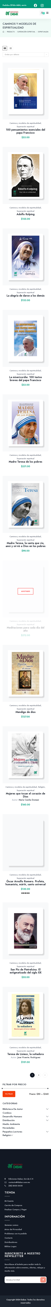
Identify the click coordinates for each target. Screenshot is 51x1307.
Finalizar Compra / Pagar (16, 1209)
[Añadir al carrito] (35, 94)
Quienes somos (11, 1225)
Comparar (28, 94)
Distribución (9, 1120)
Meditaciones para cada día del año (25, 629)
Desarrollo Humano (12, 1116)
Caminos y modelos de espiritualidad (25, 123)
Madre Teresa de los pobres (25, 461)
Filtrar (9, 1094)
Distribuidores (11, 1242)
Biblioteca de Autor (13, 1109)
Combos (7, 1113)
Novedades (8, 1128)
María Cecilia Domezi (29, 799)
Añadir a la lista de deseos (22, 94)
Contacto (9, 1238)
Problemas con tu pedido (16, 1233)
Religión (41, 787)
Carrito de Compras (13, 1205)
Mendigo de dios (26, 712)
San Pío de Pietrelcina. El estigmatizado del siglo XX (25, 971)
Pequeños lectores (12, 1131)
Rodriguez (35, 1057)
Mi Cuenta (9, 1201)
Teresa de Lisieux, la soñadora (25, 1054)
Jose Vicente (23, 1057)
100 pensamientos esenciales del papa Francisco (25, 131)
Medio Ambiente (11, 1124)
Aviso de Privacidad (13, 1229)
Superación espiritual (25, 126)
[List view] (10, 48)
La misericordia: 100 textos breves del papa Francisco (25, 379)
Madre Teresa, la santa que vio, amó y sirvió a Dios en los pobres (26, 545)
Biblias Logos (10, 1246)
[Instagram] (42, 5)
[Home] (3, 32)
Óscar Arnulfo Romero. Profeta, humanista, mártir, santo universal (25, 883)
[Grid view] (5, 48)
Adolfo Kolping (26, 214)
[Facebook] (35, 5)
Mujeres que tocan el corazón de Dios (25, 795)
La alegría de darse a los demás (26, 295)
